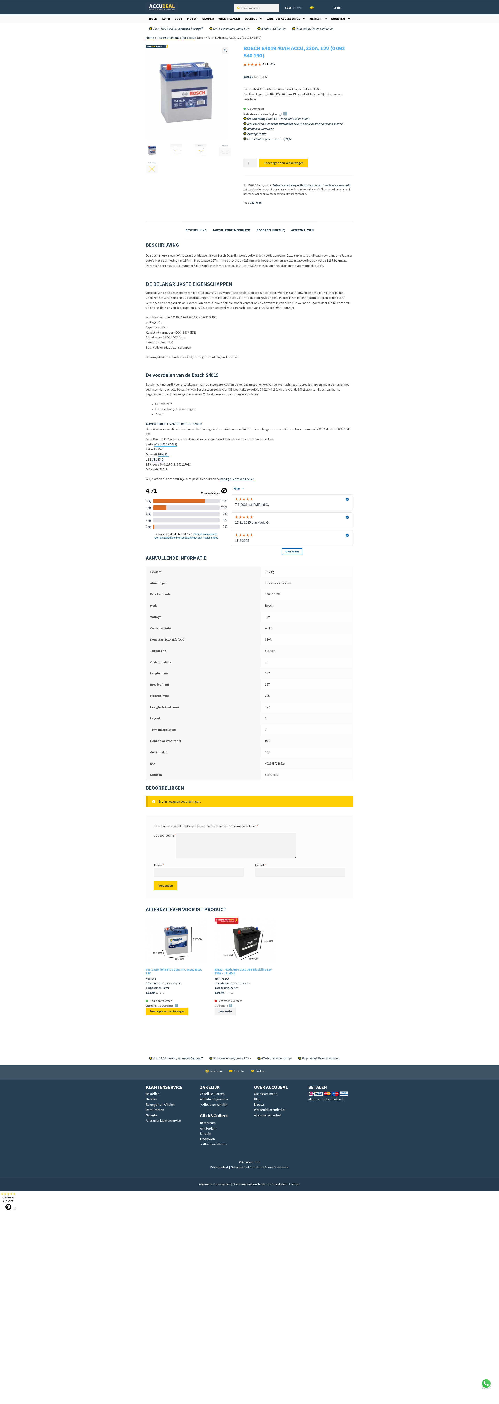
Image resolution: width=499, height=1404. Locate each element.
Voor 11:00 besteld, (177, 29)
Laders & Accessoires (283, 19)
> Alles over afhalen (213, 1144)
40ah (259, 202)
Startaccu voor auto (311, 185)
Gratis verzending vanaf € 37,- (231, 29)
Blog (257, 1099)
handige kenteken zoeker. (237, 479)
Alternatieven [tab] (302, 230)
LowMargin (292, 185)
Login (337, 7)
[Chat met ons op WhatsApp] (486, 1383)
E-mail (260, 865)
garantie (256, 134)
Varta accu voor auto (337, 185)
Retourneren (155, 1110)
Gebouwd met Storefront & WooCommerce (259, 1167)
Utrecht (205, 1133)
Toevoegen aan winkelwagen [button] (167, 1011)
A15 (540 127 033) (165, 444)
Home (153, 19)
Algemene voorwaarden (215, 1184)
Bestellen (152, 1094)
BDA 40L (163, 454)
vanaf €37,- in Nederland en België (278, 119)
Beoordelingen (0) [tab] (271, 230)
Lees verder (225, 1011)
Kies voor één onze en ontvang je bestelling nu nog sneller (295, 124)
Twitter (260, 1071)
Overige (251, 19)
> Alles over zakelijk (213, 1104)
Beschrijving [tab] (196, 230)
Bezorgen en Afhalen (160, 1104)
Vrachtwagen (229, 19)
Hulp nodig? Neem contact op (314, 29)
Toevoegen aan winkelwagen (283, 163)
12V (252, 202)
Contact (294, 1184)
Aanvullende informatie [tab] (231, 230)
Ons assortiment (168, 38)
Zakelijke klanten (212, 1094)
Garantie (152, 1115)
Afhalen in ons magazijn (276, 1058)
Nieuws (259, 1104)
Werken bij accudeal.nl (270, 1110)
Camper (208, 19)
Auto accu (188, 38)
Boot (178, 19)
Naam (159, 865)
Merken (316, 19)
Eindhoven (207, 1139)
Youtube (239, 1071)
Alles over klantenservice (163, 1120)
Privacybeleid (219, 1167)
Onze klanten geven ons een (269, 139)
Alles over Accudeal (267, 1115)
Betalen (151, 1099)
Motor (192, 19)
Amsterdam (208, 1128)
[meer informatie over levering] (310, 119)
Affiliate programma (214, 1099)
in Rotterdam (260, 129)
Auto (166, 19)
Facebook (216, 1071)
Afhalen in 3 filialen (273, 29)
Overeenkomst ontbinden (250, 1184)
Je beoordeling (165, 835)
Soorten (338, 19)
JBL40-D (158, 459)
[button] (225, 50)
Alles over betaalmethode (326, 1099)
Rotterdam (208, 1123)
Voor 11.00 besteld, (177, 1058)
